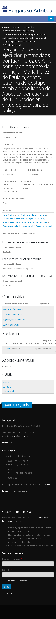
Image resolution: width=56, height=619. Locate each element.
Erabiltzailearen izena (12, 559)
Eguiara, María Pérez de (14, 319)
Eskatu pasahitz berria (17, 580)
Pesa (49, 484)
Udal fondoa (28, 27)
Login (11, 593)
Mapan (5, 442)
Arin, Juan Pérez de (12, 324)
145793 (6, 348)
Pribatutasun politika (11, 491)
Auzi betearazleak (13, 45)
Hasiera (5, 27)
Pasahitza (7, 570)
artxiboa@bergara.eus (19, 436)
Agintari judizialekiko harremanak (20, 41)
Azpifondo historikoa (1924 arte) (19, 30)
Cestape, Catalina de (12, 314)
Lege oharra (26, 491)
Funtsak (16, 27)
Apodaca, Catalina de (13, 309)
